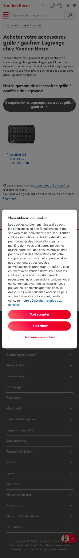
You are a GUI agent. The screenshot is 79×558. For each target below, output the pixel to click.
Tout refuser (39, 326)
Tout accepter (39, 315)
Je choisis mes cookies (39, 337)
